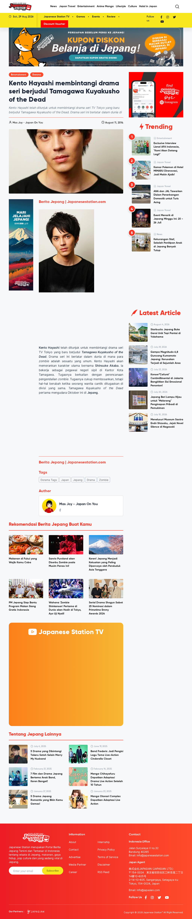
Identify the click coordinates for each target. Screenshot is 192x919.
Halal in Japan (148, 6)
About (72, 842)
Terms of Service (108, 857)
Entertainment (85, 6)
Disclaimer (104, 864)
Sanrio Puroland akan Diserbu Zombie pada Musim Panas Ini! (62, 562)
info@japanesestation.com (153, 855)
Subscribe (52, 870)
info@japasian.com (148, 890)
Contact (74, 849)
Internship (104, 842)
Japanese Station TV (56, 16)
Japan (65, 479)
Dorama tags (48, 479)
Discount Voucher (54, 24)
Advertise (74, 857)
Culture (132, 6)
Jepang (77, 479)
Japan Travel (67, 6)
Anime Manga (105, 6)
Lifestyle (121, 6)
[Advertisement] (81, 425)
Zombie (103, 479)
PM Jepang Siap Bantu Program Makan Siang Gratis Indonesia (23, 606)
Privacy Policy (106, 849)
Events (96, 16)
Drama (91, 479)
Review (111, 16)
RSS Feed (103, 872)
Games (80, 16)
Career (73, 872)
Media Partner (77, 864)
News (53, 6)
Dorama (36, 75)
